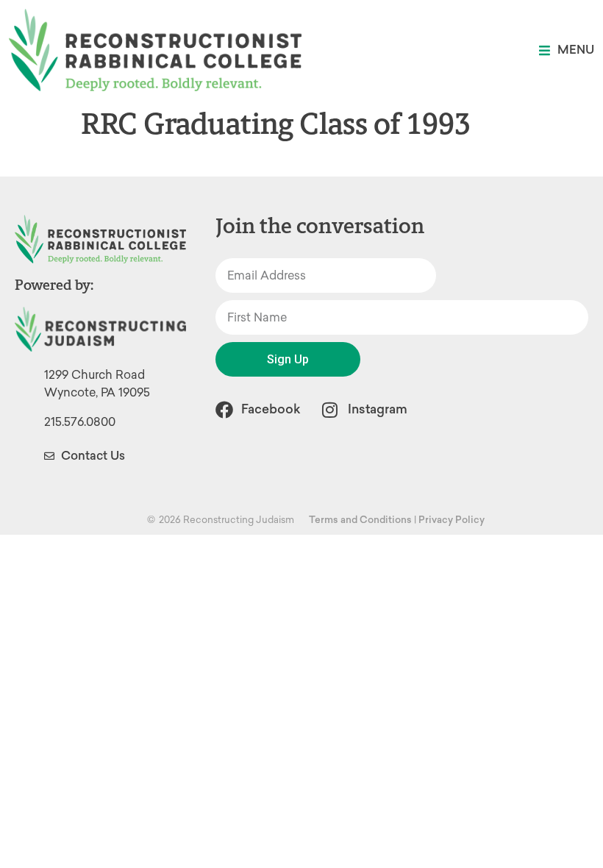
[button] (566, 50)
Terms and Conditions (360, 519)
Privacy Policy (451, 519)
